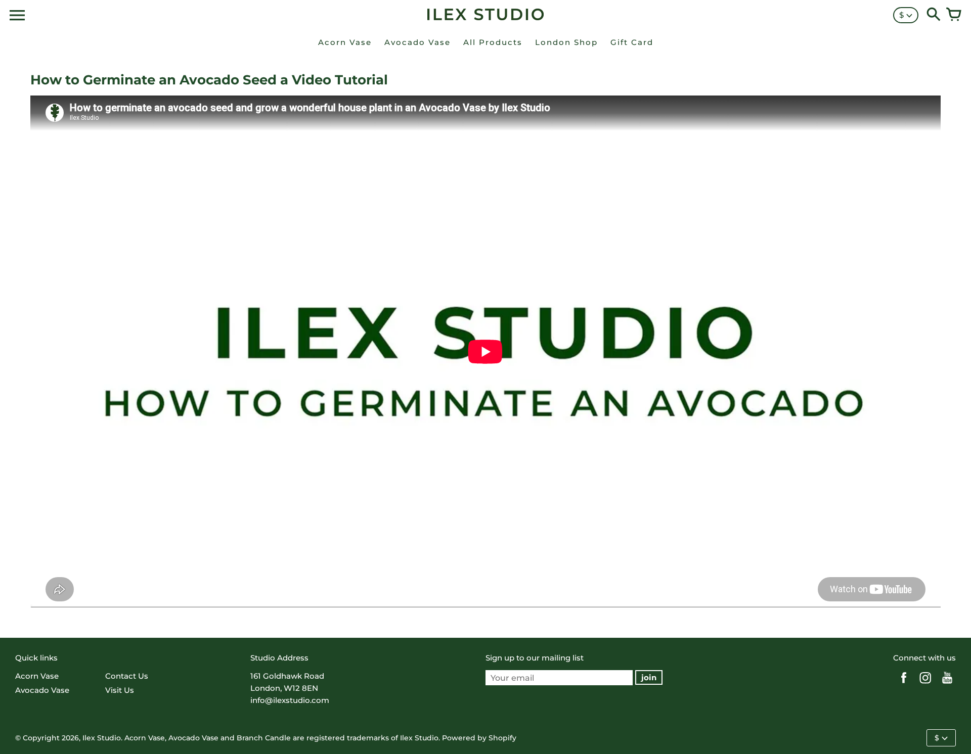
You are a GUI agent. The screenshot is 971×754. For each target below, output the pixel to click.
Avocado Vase (42, 690)
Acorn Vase (37, 676)
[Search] (933, 15)
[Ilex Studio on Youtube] (947, 684)
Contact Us (126, 676)
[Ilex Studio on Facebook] (903, 684)
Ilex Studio (101, 737)
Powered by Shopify (479, 737)
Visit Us (119, 690)
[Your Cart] (953, 15)
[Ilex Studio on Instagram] (925, 684)
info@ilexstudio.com (289, 700)
